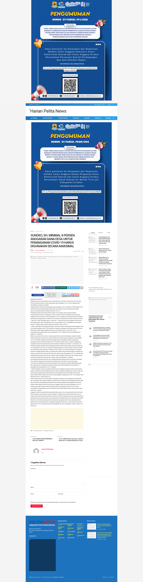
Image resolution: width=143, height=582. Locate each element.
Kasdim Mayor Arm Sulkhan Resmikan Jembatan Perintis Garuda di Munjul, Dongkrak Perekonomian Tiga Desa (105, 260)
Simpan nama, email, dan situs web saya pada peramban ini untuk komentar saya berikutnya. (53, 502)
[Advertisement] (57, 418)
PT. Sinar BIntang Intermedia (46, 577)
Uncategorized (80, 535)
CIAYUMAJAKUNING (47, 118)
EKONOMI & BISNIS (63, 118)
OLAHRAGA (87, 118)
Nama (32, 487)
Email (32, 494)
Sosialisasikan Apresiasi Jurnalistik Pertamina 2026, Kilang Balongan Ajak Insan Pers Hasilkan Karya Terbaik (102, 329)
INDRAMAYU (61, 531)
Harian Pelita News (40, 250)
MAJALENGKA (71, 537)
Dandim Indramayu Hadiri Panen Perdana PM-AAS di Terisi (104, 525)
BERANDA (35, 118)
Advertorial (31, 104)
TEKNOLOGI (98, 118)
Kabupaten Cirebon (48, 430)
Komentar (33, 468)
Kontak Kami (37, 104)
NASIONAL (108, 118)
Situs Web (60, 493)
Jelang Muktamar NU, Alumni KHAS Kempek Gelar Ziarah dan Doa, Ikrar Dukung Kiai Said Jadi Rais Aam (104, 240)
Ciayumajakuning (38, 430)
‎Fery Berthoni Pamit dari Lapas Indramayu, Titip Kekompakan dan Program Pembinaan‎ (96, 318)
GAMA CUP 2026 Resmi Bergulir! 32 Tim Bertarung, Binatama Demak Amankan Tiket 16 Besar (102, 345)
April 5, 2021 (50, 250)
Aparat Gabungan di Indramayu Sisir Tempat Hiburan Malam (105, 250)
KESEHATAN (76, 118)
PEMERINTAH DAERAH (80, 528)
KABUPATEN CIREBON (48, 252)
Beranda (32, 231)
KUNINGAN (70, 534)
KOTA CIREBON (71, 531)
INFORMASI (61, 534)
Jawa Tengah (61, 537)
